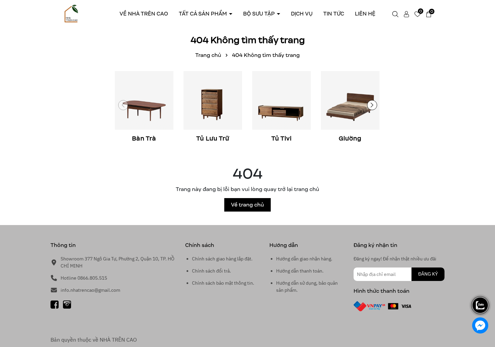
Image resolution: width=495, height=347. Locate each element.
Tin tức (333, 13)
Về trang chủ (247, 204)
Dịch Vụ (301, 13)
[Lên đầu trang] (480, 286)
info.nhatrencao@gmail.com (90, 290)
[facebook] (55, 304)
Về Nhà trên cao (144, 13)
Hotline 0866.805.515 (84, 278)
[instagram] (67, 304)
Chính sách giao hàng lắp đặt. (222, 259)
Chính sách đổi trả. (211, 271)
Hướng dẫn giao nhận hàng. (304, 259)
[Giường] (350, 107)
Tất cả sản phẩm (203, 13)
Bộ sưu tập (259, 13)
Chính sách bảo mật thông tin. (223, 283)
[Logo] (71, 13)
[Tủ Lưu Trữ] (213, 107)
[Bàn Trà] (144, 107)
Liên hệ (365, 13)
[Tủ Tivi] (281, 107)
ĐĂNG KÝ (428, 274)
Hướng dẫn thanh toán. (300, 271)
